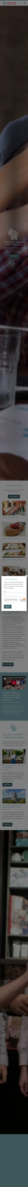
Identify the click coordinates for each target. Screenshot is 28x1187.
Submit (8, 606)
